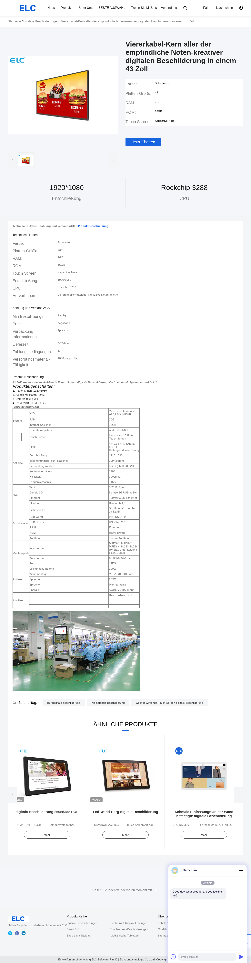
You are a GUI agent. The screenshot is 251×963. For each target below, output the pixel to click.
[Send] (241, 956)
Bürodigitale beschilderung (63, 702)
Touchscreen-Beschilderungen (129, 929)
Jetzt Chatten (143, 142)
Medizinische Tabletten (124, 935)
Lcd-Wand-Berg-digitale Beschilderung (125, 812)
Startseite (14, 21)
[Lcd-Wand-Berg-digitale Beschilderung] (125, 775)
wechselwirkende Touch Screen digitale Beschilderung (169, 702)
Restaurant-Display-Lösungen (128, 923)
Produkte (67, 7)
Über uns (86, 7)
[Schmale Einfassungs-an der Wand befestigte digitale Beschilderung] (204, 775)
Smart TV (72, 929)
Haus (51, 7)
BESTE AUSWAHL (111, 7)
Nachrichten (224, 7)
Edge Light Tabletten (79, 935)
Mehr (47, 834)
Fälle (206, 7)
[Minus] (241, 870)
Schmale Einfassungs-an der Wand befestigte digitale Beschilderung (204, 814)
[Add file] (173, 956)
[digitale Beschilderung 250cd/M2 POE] (47, 775)
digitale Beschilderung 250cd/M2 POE (47, 812)
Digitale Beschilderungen (41, 21)
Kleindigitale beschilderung (108, 702)
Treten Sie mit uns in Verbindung (154, 7)
